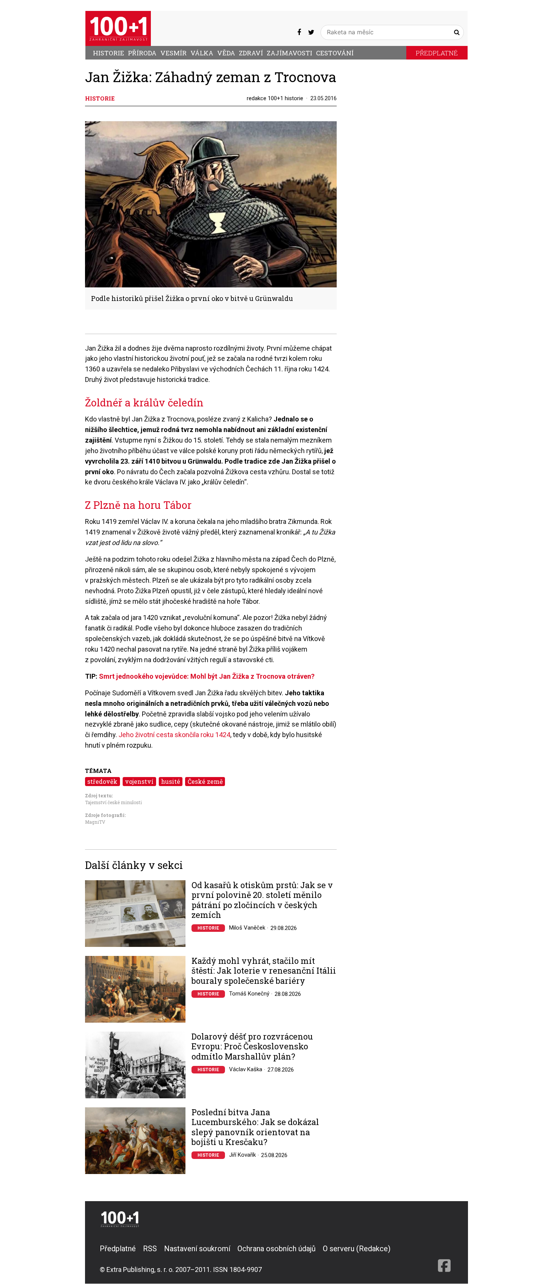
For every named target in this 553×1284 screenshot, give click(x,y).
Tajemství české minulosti (113, 802)
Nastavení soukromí (197, 1248)
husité (170, 781)
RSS (150, 1248)
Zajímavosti (289, 53)
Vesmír (173, 53)
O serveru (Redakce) (356, 1248)
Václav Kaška (245, 1069)
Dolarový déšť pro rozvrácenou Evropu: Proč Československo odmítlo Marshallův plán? (252, 1046)
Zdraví (251, 53)
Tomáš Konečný (249, 993)
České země (205, 781)
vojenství (139, 781)
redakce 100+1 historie (275, 98)
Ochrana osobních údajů (276, 1248)
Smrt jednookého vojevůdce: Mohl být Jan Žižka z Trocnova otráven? (206, 676)
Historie (108, 53)
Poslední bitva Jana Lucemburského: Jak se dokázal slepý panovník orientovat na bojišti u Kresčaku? (255, 1127)
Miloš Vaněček (247, 927)
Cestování (335, 53)
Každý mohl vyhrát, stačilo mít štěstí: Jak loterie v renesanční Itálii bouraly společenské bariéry (263, 971)
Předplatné (437, 53)
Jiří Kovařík (242, 1154)
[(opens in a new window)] (299, 32)
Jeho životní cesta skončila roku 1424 (174, 735)
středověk (102, 781)
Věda (226, 53)
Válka (201, 53)
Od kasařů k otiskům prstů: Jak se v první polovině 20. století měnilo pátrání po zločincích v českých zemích (262, 900)
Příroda (142, 53)
